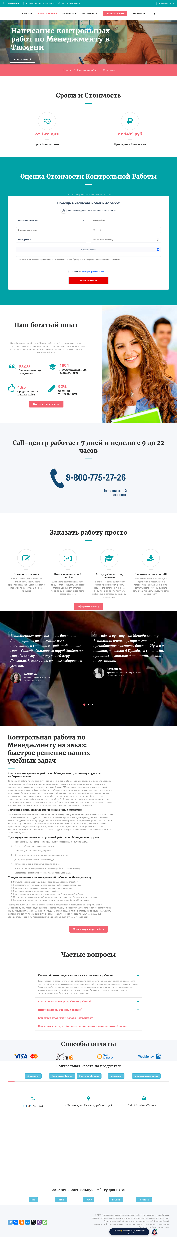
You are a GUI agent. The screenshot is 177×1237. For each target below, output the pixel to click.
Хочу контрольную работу (88, 929)
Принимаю (88, 272)
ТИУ (33, 1199)
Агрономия (33, 1076)
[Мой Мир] (27, 1222)
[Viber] (39, 1222)
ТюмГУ (61, 1199)
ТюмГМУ (116, 1199)
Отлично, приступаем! (46, 404)
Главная (27, 13)
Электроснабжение (89, 1076)
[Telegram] (10, 1222)
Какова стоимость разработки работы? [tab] (64, 1001)
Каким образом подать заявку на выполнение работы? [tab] (75, 975)
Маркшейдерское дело (146, 1076)
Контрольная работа (87, 70)
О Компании (89, 13)
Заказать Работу (114, 13)
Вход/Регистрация (166, 3)
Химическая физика (62, 1076)
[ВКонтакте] (15, 1222)
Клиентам (68, 13)
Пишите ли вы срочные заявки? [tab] (60, 1009)
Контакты (139, 13)
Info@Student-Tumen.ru (71, 3)
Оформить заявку (88, 606)
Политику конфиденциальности (93, 272)
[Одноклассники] (21, 1222)
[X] (33, 1222)
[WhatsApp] (44, 1222)
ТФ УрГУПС (143, 1199)
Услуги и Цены (46, 13)
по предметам (108, 1066)
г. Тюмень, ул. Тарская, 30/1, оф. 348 (40, 3)
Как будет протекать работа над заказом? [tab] (66, 1018)
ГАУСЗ (88, 1199)
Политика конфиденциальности (154, 1227)
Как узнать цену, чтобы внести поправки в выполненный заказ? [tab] (82, 1026)
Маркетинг (116, 1076)
